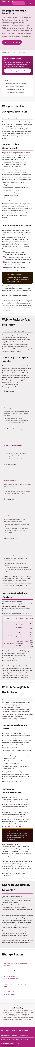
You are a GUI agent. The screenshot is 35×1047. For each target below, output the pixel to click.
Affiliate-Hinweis (16, 1039)
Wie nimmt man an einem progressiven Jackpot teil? (16, 964)
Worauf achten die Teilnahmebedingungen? (11, 977)
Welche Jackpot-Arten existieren (15, 86)
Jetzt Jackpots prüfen (11, 42)
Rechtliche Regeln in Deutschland (15, 89)
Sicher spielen (24, 1039)
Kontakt (9, 1039)
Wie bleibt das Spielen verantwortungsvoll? (11, 993)
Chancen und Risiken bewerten (15, 92)
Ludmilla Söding (17, 1008)
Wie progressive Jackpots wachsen (16, 83)
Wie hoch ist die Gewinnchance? (14, 971)
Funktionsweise (5, 1035)
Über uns (3, 1039)
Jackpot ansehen (18, 3)
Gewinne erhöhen (8, 1043)
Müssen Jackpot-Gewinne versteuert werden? (15, 985)
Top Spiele (14, 1035)
